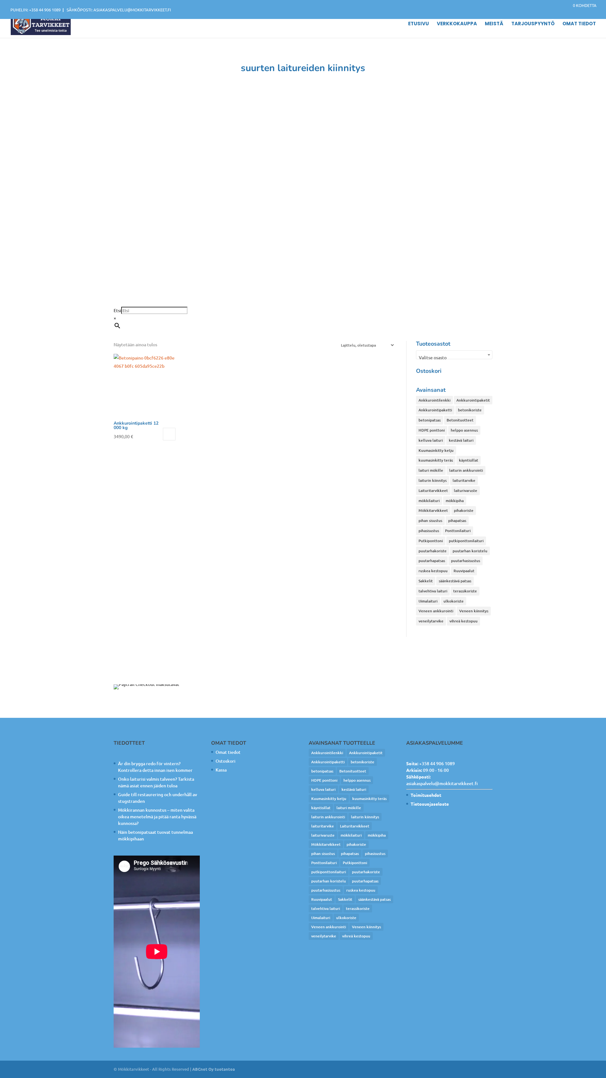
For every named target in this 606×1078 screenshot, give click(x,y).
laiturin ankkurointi (466, 470)
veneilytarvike (431, 621)
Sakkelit (426, 581)
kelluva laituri (431, 440)
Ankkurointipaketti (435, 410)
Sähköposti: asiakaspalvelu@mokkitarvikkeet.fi (119, 9)
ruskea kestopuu (433, 570)
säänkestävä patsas (455, 581)
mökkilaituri (429, 500)
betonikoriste (470, 410)
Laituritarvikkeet (433, 490)
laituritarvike (464, 480)
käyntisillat (468, 460)
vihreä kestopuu (463, 621)
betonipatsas (430, 420)
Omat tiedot (579, 24)
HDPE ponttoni (432, 430)
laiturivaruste (465, 490)
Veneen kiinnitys (473, 611)
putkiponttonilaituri (466, 540)
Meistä (494, 24)
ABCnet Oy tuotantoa (213, 1069)
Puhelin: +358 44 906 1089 (35, 9)
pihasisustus (429, 530)
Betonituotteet (460, 420)
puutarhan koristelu (470, 551)
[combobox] (454, 354)
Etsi (117, 310)
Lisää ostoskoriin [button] (169, 434)
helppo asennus (464, 430)
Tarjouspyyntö (533, 24)
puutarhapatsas (432, 560)
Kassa (221, 770)
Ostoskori (225, 761)
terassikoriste (465, 591)
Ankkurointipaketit (473, 400)
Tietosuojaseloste (430, 804)
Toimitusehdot (426, 795)
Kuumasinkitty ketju (436, 450)
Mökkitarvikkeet (433, 510)
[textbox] (454, 357)
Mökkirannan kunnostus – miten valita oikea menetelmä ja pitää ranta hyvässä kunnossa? (157, 816)
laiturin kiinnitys (433, 480)
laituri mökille (431, 470)
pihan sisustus (430, 520)
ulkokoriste (453, 601)
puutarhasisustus (465, 560)
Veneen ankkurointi (436, 611)
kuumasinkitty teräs (436, 460)
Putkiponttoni (431, 540)
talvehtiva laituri (433, 591)
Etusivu (418, 24)
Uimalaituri (428, 601)
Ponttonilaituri (458, 530)
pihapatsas (457, 520)
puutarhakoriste (433, 551)
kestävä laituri (461, 440)
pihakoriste (463, 510)
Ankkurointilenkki (434, 400)
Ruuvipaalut (464, 570)
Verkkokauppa (457, 24)
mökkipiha (455, 500)
